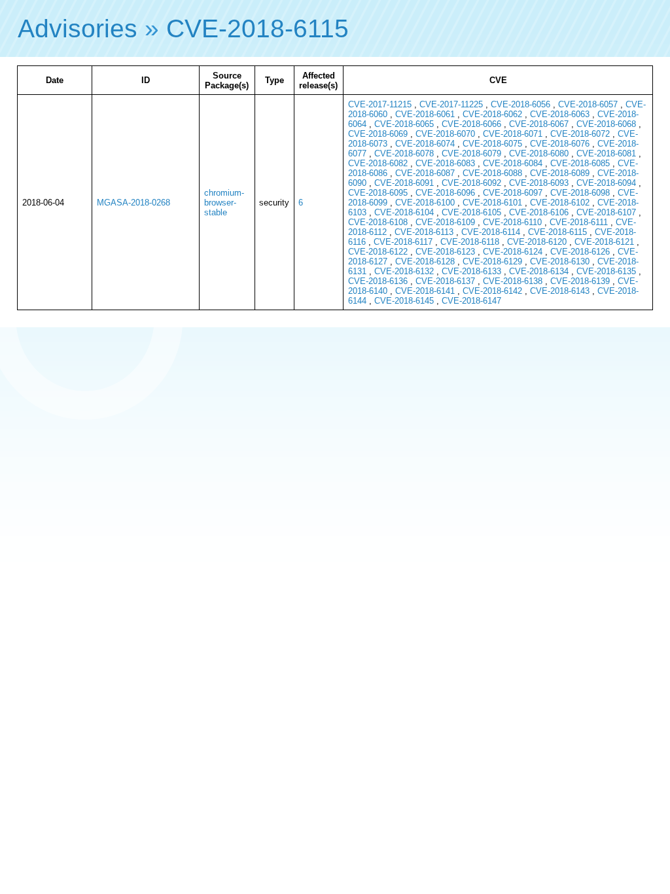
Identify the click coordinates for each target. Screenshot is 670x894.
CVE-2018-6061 (425, 114)
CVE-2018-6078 (404, 153)
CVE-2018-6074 (425, 144)
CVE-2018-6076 (560, 144)
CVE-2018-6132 (404, 271)
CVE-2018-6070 (445, 134)
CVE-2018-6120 (537, 242)
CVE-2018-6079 (471, 153)
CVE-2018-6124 (512, 252)
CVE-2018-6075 (492, 144)
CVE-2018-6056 (520, 104)
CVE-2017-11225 (451, 104)
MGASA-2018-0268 (133, 202)
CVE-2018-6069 (378, 134)
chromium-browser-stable (224, 202)
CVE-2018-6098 (580, 193)
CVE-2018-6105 (471, 212)
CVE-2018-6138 (512, 281)
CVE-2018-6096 (445, 193)
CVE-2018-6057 (588, 104)
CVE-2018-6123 (445, 252)
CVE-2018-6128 (425, 261)
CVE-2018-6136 (378, 281)
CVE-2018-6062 (492, 114)
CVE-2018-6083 (445, 163)
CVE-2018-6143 (560, 291)
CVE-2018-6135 (606, 271)
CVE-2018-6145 (404, 301)
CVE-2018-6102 (560, 202)
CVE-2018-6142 (492, 291)
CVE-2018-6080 (539, 153)
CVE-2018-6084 (512, 163)
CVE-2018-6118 (469, 242)
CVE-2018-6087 (425, 173)
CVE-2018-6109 (445, 222)
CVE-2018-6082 (378, 163)
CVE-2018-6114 (490, 232)
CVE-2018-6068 (606, 124)
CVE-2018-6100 (425, 202)
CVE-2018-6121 (604, 242)
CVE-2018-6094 (606, 183)
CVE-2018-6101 (492, 202)
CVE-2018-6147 (471, 301)
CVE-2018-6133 (471, 271)
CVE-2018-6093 (539, 183)
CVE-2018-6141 (425, 291)
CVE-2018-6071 (512, 134)
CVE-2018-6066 (471, 124)
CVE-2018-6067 (539, 124)
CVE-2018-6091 (404, 183)
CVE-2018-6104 (404, 212)
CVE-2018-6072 (580, 134)
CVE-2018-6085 (580, 163)
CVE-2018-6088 (492, 173)
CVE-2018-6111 (579, 222)
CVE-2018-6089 (560, 173)
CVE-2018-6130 (560, 261)
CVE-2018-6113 (424, 232)
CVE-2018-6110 (512, 222)
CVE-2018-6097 (512, 193)
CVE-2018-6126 (580, 252)
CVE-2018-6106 (539, 212)
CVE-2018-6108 (378, 222)
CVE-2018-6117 (403, 242)
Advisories (77, 28)
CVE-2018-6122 (378, 252)
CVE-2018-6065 (404, 124)
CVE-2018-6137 (445, 281)
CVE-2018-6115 (257, 28)
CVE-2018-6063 (560, 114)
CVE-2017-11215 (380, 104)
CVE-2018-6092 (471, 183)
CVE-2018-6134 (539, 271)
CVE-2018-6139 (580, 281)
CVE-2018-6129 (492, 261)
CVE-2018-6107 (606, 212)
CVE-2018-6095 (378, 193)
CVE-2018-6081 (606, 153)
